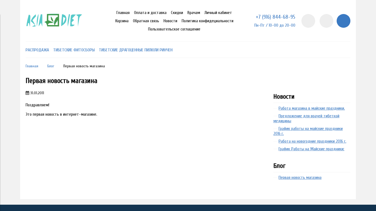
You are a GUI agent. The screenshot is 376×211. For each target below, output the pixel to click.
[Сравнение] (326, 21)
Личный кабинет (218, 12)
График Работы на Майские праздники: (311, 148)
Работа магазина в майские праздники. (312, 108)
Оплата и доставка (150, 12)
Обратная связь (146, 20)
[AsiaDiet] (55, 33)
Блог (50, 66)
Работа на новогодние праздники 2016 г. (312, 141)
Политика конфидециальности (207, 20)
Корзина (122, 20)
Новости (170, 20)
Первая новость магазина (300, 177)
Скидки (177, 12)
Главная (123, 12)
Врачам (193, 12)
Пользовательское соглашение (174, 29)
